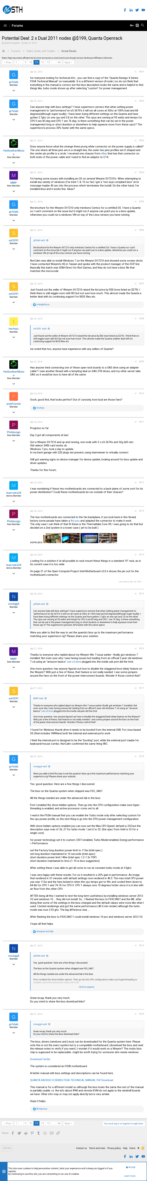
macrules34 (13, 492)
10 (30, 62)
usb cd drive (74, 661)
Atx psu (75, 520)
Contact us (81, 1148)
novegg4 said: (40, 766)
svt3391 (14, 240)
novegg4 (13, 603)
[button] (5, 26)
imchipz (14, 328)
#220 (141, 1014)
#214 (141, 554)
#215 (141, 593)
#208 (141, 318)
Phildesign (13, 432)
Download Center (40, 1059)
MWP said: (38, 698)
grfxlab (13, 82)
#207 (141, 283)
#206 (141, 230)
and (44, 931)
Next (67, 62)
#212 (141, 482)
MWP (13, 182)
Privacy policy (114, 1148)
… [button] (21, 62)
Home (132, 1148)
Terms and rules (97, 1148)
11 (36, 62)
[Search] (142, 25)
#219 (141, 945)
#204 (141, 172)
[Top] (138, 1148)
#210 (141, 393)
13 (48, 62)
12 (42, 62)
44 (59, 62)
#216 (141, 648)
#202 (141, 101)
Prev (8, 62)
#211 (141, 422)
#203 (141, 140)
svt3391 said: (40, 328)
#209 (141, 361)
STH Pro (7, 1148)
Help (125, 1148)
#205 (141, 201)
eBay (104, 153)
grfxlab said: (39, 240)
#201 (141, 71)
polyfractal (14, 403)
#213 (141, 511)
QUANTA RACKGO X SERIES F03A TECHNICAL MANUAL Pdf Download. (72, 1080)
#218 (141, 756)
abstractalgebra (12, 43)
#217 (141, 688)
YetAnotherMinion (13, 152)
